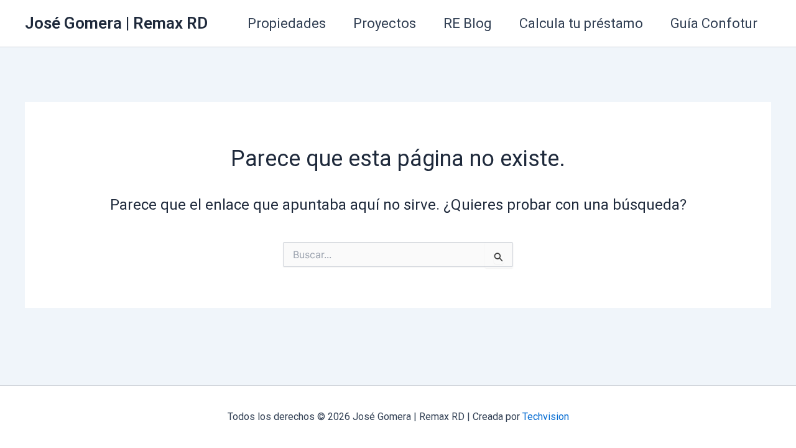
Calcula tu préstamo (581, 23)
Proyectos (384, 23)
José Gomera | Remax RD (116, 23)
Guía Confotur (713, 23)
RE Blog (467, 23)
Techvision (545, 416)
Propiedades (287, 23)
